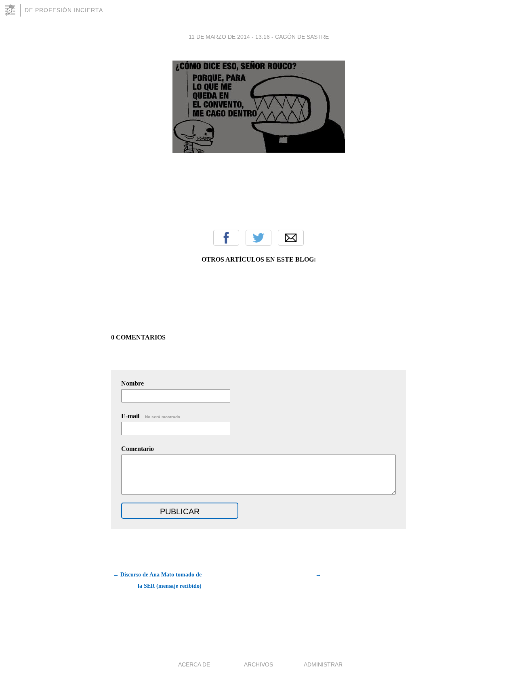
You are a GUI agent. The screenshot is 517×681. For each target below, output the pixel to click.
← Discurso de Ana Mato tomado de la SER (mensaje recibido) (157, 580)
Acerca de (194, 664)
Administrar (323, 664)
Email (291, 238)
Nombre (132, 383)
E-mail (151, 416)
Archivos (258, 664)
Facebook (226, 238)
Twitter (258, 238)
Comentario (137, 448)
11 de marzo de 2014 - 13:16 (229, 37)
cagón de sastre (302, 37)
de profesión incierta (64, 10)
